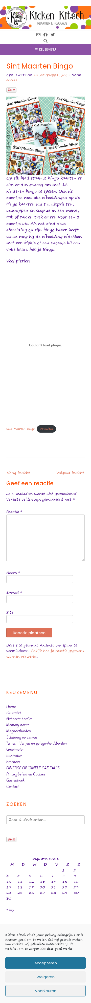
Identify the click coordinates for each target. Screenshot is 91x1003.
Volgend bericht (70, 473)
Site (9, 612)
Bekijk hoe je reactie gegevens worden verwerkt (45, 653)
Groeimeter (15, 749)
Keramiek (13, 712)
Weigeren (45, 976)
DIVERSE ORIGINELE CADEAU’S (33, 768)
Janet (12, 79)
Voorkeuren (45, 990)
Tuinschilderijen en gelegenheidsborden (36, 743)
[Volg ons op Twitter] (52, 35)
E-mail (14, 592)
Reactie (14, 512)
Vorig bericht (18, 473)
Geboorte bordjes (19, 718)
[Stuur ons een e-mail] (38, 35)
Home (11, 706)
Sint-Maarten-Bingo (20, 428)
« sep (10, 909)
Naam (13, 572)
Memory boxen (18, 724)
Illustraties (14, 755)
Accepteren (45, 963)
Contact (12, 786)
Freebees (13, 761)
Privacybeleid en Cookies (25, 774)
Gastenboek (15, 780)
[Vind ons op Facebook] (45, 35)
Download (46, 428)
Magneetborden (18, 730)
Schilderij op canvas (21, 737)
